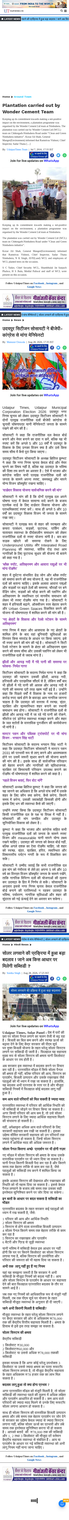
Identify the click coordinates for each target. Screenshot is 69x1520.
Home (6, 96)
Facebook (39, 283)
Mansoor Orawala (16, 342)
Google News (34, 286)
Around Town (22, 96)
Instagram (51, 283)
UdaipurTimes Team (17, 149)
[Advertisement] (34, 58)
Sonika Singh (13, 973)
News (17, 320)
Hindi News (21, 944)
